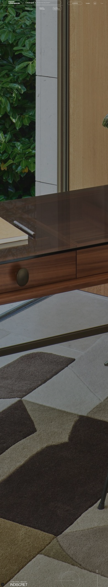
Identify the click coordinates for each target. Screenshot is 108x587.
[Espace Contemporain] (14, 2)
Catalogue (29, 3)
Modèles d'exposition (56, 8)
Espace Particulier (42, 8)
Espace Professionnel (29, 8)
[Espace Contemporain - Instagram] (94, 3)
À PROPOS (75, 3)
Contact (88, 3)
